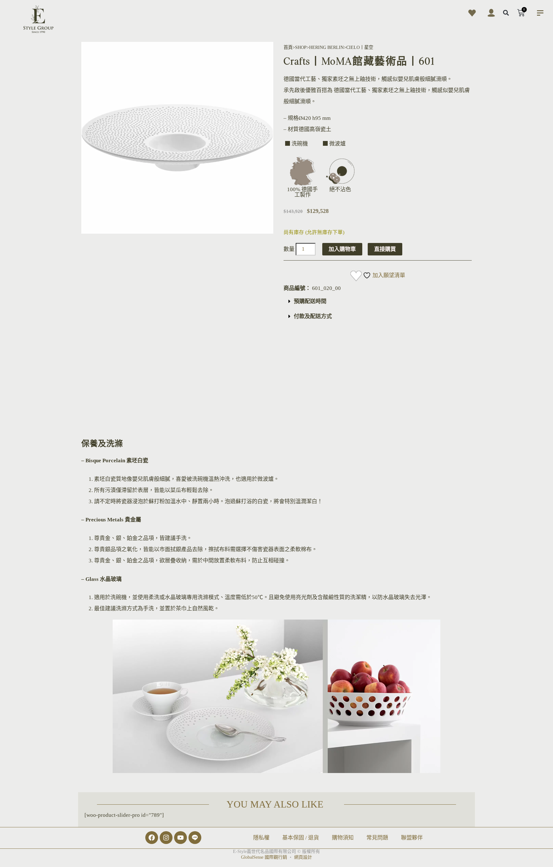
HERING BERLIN (326, 47)
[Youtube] (180, 837)
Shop (301, 47)
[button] (506, 13)
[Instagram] (166, 837)
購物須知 (343, 838)
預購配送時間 (310, 301)
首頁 (288, 47)
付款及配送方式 (313, 316)
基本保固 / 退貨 (300, 838)
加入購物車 (342, 249)
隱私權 (261, 838)
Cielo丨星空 (359, 47)
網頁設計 (303, 857)
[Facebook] (151, 837)
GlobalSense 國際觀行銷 (264, 857)
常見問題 (377, 838)
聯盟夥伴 (412, 838)
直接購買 (385, 249)
